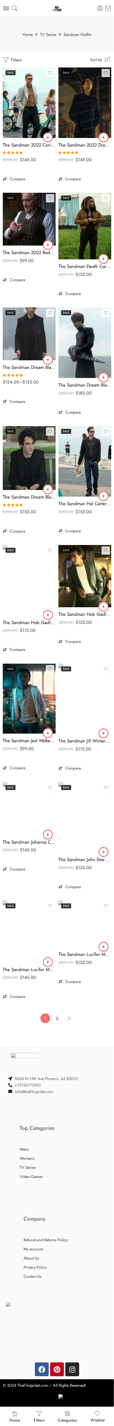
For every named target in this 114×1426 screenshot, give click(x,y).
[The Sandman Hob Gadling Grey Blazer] (84, 576)
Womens (27, 1158)
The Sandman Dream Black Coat (29, 367)
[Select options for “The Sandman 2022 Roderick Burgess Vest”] (48, 245)
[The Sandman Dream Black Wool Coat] (29, 458)
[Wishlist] (50, 73)
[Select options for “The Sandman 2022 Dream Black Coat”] (103, 137)
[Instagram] (72, 1369)
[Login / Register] (100, 8)
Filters (15, 60)
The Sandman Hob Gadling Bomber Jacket (29, 622)
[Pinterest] (57, 1369)
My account (33, 1249)
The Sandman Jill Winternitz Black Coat (84, 740)
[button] (14, 179)
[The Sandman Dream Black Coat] (29, 333)
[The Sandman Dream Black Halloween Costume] (84, 342)
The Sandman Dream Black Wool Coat (29, 497)
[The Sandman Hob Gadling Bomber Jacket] (29, 580)
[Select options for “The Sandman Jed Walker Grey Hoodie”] (48, 733)
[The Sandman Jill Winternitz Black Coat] (84, 699)
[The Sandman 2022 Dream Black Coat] (84, 102)
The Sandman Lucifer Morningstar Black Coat (29, 969)
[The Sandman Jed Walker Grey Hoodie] (29, 699)
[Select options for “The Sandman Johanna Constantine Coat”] (48, 835)
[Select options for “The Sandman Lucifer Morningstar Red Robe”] (103, 947)
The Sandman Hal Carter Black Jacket (84, 503)
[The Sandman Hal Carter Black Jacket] (84, 461)
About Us (31, 1258)
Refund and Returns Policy (46, 1240)
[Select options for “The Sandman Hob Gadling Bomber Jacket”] (48, 615)
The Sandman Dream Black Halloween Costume (84, 385)
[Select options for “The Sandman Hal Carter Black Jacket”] (103, 496)
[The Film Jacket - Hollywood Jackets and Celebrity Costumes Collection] (57, 8)
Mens (24, 1149)
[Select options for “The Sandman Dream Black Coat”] (48, 360)
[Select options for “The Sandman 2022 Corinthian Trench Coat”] (48, 137)
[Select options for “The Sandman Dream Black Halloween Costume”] (103, 377)
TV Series (48, 35)
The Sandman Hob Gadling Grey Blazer (84, 614)
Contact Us (33, 1276)
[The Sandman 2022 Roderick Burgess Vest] (29, 219)
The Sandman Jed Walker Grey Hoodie (29, 740)
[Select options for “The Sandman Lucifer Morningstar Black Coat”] (48, 962)
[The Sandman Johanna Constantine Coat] (29, 808)
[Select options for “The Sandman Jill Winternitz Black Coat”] (103, 733)
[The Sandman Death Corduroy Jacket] (84, 226)
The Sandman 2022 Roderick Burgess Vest (29, 252)
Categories (67, 1420)
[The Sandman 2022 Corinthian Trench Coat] (29, 102)
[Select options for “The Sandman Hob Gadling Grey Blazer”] (103, 607)
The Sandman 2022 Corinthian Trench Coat (29, 145)
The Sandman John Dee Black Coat (84, 859)
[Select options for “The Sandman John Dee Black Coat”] (103, 852)
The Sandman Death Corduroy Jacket (84, 266)
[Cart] (108, 8)
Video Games (31, 1176)
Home (28, 35)
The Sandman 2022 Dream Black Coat (84, 145)
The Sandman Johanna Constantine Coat (29, 842)
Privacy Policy (35, 1267)
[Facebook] (42, 1369)
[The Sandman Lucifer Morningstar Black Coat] (29, 931)
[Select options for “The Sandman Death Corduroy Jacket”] (103, 259)
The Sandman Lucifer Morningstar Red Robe (84, 954)
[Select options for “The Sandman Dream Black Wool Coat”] (48, 489)
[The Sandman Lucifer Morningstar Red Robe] (84, 924)
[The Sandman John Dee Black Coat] (84, 817)
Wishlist (97, 1420)
